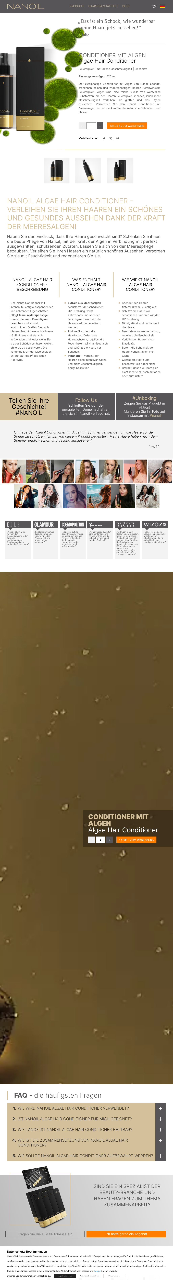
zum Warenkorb (132, 125)
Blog (126, 6)
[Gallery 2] (120, 170)
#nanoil (156, 416)
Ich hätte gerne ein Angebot (126, 1234)
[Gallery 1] (88, 170)
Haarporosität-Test (103, 6)
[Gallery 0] (56, 170)
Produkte (77, 6)
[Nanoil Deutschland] (25, 6)
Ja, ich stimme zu (65, 1276)
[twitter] (111, 138)
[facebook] (104, 138)
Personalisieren (114, 1276)
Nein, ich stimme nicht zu (89, 1276)
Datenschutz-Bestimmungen (27, 1251)
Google (97, 1271)
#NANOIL (29, 412)
